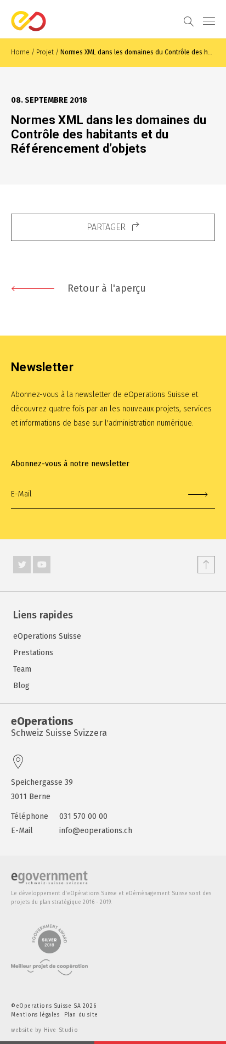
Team (22, 669)
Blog (21, 685)
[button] (113, 227)
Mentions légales (35, 1015)
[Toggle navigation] (214, 21)
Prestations (33, 652)
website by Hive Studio (44, 1030)
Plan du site (81, 1015)
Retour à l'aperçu (106, 288)
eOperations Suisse (47, 636)
